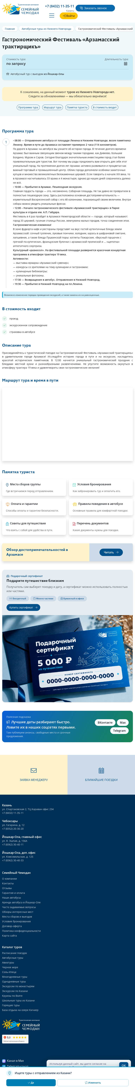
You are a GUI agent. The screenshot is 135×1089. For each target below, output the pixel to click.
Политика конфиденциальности (21, 930)
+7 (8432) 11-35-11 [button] (59, 6)
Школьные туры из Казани (18, 1000)
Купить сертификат (21, 607)
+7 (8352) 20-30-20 (13, 828)
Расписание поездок (14, 953)
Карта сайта (9, 935)
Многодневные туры (14, 976)
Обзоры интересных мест (17, 912)
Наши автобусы (11, 897)
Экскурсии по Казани (15, 991)
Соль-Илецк (9, 972)
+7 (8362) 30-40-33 (13, 860)
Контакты (8, 883)
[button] (34, 775)
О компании (9, 878)
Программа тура (28, 107)
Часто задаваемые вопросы (19, 907)
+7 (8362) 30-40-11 (13, 844)
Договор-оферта (12, 926)
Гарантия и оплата (13, 893)
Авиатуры (8, 962)
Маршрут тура (52, 107)
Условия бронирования (16, 921)
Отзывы (7, 888)
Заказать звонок (95, 8)
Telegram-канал (17, 1066)
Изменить (94, 1082)
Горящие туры (11, 1005)
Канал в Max (15, 1061)
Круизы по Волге (12, 995)
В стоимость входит (105, 107)
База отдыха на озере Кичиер (20, 1010)
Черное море (10, 967)
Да (32, 1082)
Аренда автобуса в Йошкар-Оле (21, 902)
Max (123, 722)
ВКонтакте (105, 722)
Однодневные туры (14, 981)
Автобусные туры (12, 957)
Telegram (119, 731)
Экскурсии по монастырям (18, 986)
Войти (70, 16)
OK (124, 1066)
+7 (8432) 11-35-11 (13, 813)
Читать (109, 552)
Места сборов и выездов (17, 916)
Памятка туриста (77, 107)
